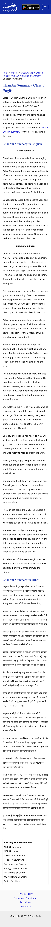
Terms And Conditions (25, 898)
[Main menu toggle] (45, 7)
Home (6, 72)
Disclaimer (25, 902)
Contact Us (25, 906)
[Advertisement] (25, 41)
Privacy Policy (26, 893)
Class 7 (15, 72)
